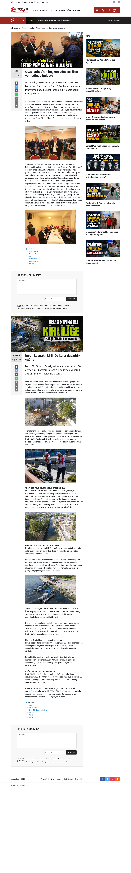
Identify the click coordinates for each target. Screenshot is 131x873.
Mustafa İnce (33, 251)
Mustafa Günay (34, 254)
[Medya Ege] (20, 10)
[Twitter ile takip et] (107, 779)
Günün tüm (113, 20)
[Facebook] (16, 83)
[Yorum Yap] (16, 106)
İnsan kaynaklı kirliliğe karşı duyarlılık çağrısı (52, 20)
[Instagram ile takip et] (112, 779)
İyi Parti (31, 264)
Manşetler (18, 2)
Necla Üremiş (33, 259)
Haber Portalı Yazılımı (21, 785)
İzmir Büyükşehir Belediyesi (38, 710)
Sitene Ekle (45, 2)
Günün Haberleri (28, 2)
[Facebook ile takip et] (102, 779)
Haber (31, 717)
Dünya (62, 10)
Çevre (35, 10)
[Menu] (97, 10)
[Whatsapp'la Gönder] (16, 94)
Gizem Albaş (33, 261)
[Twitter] (16, 87)
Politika (53, 10)
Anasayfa (44, 779)
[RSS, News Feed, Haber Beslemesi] (117, 779)
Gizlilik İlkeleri (68, 779)
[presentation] (18, 20)
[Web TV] (114, 2)
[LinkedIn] (16, 90)
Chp (30, 256)
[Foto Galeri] (119, 2)
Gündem (43, 10)
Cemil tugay (33, 708)
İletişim (59, 779)
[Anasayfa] (12, 2)
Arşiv (37, 2)
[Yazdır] (16, 102)
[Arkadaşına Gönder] (16, 98)
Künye (52, 779)
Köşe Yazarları (74, 10)
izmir (31, 705)
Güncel (31, 712)
